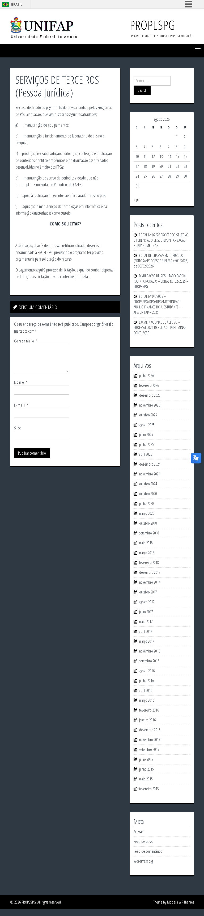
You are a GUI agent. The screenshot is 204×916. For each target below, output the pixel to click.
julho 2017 (146, 611)
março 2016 (146, 700)
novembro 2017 (149, 582)
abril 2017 (145, 631)
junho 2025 (146, 444)
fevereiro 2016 (149, 710)
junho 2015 (146, 769)
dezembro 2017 (149, 572)
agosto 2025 (147, 424)
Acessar (138, 831)
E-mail (21, 405)
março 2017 (146, 641)
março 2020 (146, 513)
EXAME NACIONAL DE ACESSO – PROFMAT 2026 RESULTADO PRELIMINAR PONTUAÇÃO (160, 327)
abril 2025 (145, 454)
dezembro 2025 (149, 395)
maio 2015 (146, 778)
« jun (137, 199)
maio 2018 (146, 542)
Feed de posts (143, 841)
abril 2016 (145, 690)
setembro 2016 (149, 660)
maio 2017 (146, 621)
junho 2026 (146, 375)
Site (18, 427)
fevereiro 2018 (149, 562)
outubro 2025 (148, 414)
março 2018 (146, 552)
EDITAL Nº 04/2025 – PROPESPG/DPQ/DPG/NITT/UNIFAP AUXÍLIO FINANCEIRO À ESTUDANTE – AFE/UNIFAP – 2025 (157, 304)
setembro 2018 (149, 533)
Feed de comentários (148, 851)
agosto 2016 (147, 670)
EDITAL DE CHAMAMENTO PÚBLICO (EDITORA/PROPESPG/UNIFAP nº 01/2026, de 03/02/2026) (161, 261)
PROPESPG (152, 25)
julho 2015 (146, 759)
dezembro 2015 (149, 729)
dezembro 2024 (149, 464)
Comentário (26, 341)
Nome (21, 382)
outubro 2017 (148, 592)
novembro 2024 (149, 473)
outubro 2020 (148, 493)
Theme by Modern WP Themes (173, 902)
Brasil (16, 4)
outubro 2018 (148, 523)
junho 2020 (146, 503)
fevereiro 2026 (149, 385)
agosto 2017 (147, 601)
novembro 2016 (149, 651)
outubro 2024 (148, 483)
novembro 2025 (149, 405)
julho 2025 (146, 434)
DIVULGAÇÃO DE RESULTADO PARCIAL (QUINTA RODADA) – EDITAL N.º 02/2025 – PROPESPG (161, 281)
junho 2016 (146, 680)
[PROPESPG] (43, 27)
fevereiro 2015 (149, 788)
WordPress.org (143, 861)
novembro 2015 (149, 739)
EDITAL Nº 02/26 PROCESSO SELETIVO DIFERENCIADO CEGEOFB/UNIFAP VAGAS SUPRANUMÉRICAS (161, 240)
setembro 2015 (149, 749)
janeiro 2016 (147, 719)
